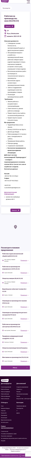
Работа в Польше (5, 389)
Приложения (4, 415)
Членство (3, 410)
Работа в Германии (5, 391)
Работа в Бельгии (5, 394)
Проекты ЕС (4, 413)
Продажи (3, 440)
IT (16, 410)
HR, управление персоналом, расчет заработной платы (14, 438)
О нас (2, 406)
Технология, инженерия (6, 436)
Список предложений (6, 387)
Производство (6, 8)
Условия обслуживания (23, 447)
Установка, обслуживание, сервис (9, 433)
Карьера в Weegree (5, 408)
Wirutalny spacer (4, 422)
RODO (6, 449)
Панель (18, 396)
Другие (18, 413)
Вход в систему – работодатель (23, 398)
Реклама (18, 391)
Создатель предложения (22, 387)
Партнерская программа (22, 394)
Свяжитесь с (19, 389)
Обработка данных (15, 451)
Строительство (4, 431)
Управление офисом (21, 406)
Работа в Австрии (5, 398)
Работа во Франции (5, 396)
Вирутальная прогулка (6, 420)
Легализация (4, 417)
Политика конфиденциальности (18, 449)
